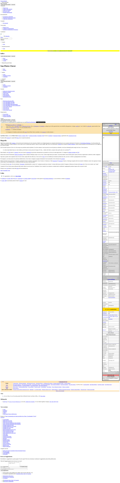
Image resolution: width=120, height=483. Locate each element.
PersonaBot (5, 454)
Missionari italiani (6, 440)
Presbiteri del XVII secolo (8, 427)
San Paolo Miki (86, 384)
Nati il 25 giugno (6, 443)
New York (52, 401)
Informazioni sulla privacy (8, 475)
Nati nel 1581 (5, 442)
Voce (6, 401)
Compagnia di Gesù (26, 126)
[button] (1, 2)
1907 (55, 401)
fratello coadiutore (71, 144)
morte (106, 166)
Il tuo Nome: (3, 467)
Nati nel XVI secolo (7, 444)
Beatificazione (105, 314)
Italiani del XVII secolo (7, 421)
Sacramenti (22, 164)
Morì (1, 170)
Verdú (110, 168)
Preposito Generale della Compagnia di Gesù (21, 389)
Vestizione (104, 180)
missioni (8, 137)
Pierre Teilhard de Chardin (57, 386)
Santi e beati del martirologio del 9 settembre (11, 422)
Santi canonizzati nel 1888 (8, 431)
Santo (111, 133)
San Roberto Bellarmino (17, 385)
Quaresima (60, 160)
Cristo (17, 127)
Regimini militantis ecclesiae (58, 383)
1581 (113, 169)
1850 (113, 314)
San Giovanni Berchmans (45, 384)
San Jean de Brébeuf (26, 385)
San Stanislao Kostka (34, 385)
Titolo (111, 162)
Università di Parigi (39, 383)
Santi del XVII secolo (7, 437)
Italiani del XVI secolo (7, 420)
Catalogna (14, 143)
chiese (81, 164)
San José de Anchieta (64, 384)
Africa (17, 137)
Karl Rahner (49, 386)
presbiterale (105, 190)
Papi (7, 388)
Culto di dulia (18, 176)
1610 (9, 152)
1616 (117, 192)
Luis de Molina (31, 386)
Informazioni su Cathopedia (8, 477)
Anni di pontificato (112, 297)
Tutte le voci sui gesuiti (60, 390)
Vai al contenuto (3, 1)
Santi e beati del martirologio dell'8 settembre (12, 424)
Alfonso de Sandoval (18, 154)
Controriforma (15, 383)
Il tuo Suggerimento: (4, 466)
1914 (57, 401)
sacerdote (17, 126)
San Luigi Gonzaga (72, 384)
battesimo (13, 127)
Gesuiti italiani (6, 419)
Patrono (104, 329)
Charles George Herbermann (15, 401)
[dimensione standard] (14, 122)
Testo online (42, 396)
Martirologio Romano (11, 124)
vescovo (104, 200)
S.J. (115, 124)
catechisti (63, 158)
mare (44, 156)
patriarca (104, 208)
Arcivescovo (105, 218)
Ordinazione (105, 191)
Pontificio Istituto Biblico (75, 389)
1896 (6, 180)
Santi (7, 385)
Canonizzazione (105, 316)
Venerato (104, 311)
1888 (113, 316)
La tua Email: (3, 469)
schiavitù (89, 126)
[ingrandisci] (22, 122)
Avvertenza (5, 478)
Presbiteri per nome (7, 428)
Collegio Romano (55, 389)
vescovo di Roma (111, 279)
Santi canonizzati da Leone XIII (9, 433)
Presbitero (111, 125)
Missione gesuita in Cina (46, 389)
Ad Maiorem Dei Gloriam (48, 383)
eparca (104, 211)
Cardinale (105, 226)
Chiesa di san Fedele (90, 389)
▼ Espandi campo (23, 466)
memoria (44, 132)
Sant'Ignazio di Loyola (31, 383)
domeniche (55, 160)
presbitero (50, 135)
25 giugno (110, 169)
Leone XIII (33, 178)
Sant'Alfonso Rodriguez (85, 143)
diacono (104, 187)
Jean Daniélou (43, 386)
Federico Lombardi (65, 386)
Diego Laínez (15, 386)
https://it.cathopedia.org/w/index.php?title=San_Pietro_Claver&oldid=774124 (20, 416)
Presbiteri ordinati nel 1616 (8, 425)
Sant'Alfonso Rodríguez (48, 178)
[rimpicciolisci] (6, 122)
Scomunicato (105, 260)
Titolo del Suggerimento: (5, 461)
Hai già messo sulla (60, 50)
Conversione (105, 174)
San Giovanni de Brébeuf (55, 384)
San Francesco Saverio (36, 384)
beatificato (4, 178)
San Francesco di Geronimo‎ (26, 384)
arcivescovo (105, 203)
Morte (104, 171)
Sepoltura (104, 173)
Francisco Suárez (37, 386)
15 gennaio (110, 316)
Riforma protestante (22, 383)
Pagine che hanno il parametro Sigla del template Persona (14, 450)
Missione (5, 411)
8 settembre (110, 171)
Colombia (42, 126)
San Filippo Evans (108, 384)
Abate (107, 194)
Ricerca (2, 39)
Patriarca (104, 221)
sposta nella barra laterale (5, 4)
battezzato (111, 131)
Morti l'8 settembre (6, 446)
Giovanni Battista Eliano (23, 386)
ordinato (70, 152)
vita (7, 168)
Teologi (7, 386)
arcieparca (104, 205)
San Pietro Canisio (101, 384)
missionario (55, 135)
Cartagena (36, 126)
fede (17, 168)
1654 (113, 171)
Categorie (2, 417)
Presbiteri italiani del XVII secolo (9, 426)
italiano (59, 135)
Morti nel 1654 (6, 445)
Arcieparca (104, 224)
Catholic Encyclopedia (29, 401)
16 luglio (110, 314)
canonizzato (20, 178)
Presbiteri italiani (6, 439)
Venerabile (104, 313)
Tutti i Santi (5, 434)
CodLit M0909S (6, 453)
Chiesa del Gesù (83, 389)
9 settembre (19, 124)
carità (77, 126)
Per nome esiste (6, 451)
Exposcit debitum (67, 383)
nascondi (13, 4)
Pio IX (116, 314)
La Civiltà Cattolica (37, 389)
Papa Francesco (16, 388)
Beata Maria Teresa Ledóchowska (10, 414)
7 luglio (2, 180)
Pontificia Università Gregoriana (64, 389)
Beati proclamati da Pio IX (8, 430)
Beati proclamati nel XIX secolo (9, 429)
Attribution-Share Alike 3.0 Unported (23, 473)
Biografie (5, 438)
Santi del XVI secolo (7, 436)
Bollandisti (32, 389)
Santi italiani (5, 435)
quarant (59, 144)
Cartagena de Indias (112, 170)
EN (4, 401)
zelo (10, 164)
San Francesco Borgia (17, 384)
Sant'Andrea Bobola (93, 384)
